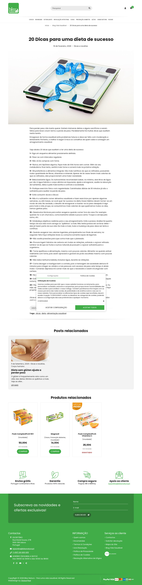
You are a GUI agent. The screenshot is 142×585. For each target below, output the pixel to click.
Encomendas (79, 541)
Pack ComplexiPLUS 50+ (23, 434)
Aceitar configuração (56, 307)
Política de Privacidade (83, 551)
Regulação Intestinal (61, 20)
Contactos (110, 537)
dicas (38, 313)
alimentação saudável (56, 313)
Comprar (23, 451)
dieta (44, 313)
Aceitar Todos (90, 307)
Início (47, 25)
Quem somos (79, 537)
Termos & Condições (83, 544)
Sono (73, 20)
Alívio (94, 20)
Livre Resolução (80, 548)
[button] (71, 301)
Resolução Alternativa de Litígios (88, 558)
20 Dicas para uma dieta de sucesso (83, 25)
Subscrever (80, 515)
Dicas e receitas (81, 46)
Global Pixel (26, 580)
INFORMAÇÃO (80, 533)
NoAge (110, 20)
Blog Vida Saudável (59, 25)
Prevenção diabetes (83, 20)
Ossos (31, 20)
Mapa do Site (111, 544)
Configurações (52, 276)
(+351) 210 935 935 (21, 552)
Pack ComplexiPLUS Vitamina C (87, 435)
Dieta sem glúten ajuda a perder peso (26, 371)
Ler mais (14, 385)
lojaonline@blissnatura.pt (119, 483)
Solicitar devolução (114, 541)
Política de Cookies (82, 555)
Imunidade (38, 20)
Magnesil (55, 434)
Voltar (34, 308)
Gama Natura (102, 20)
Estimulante (48, 20)
